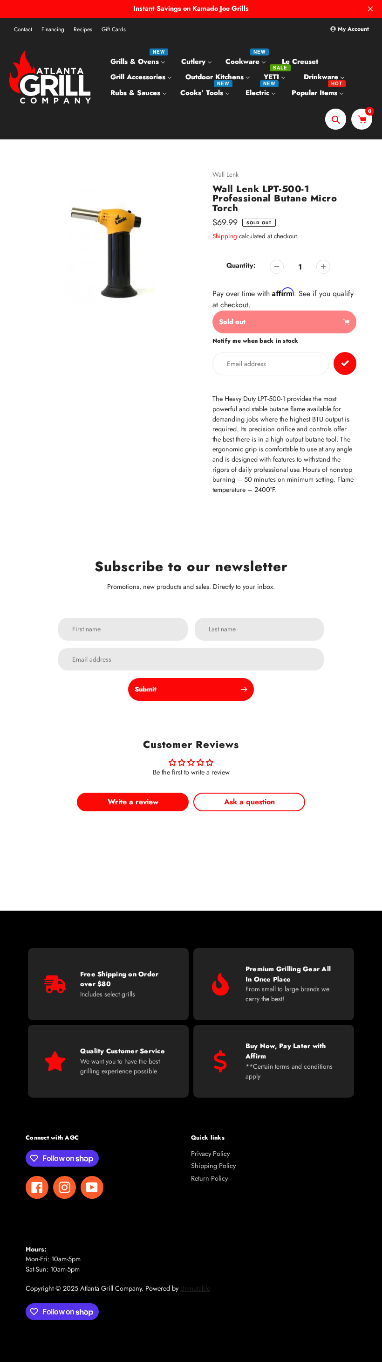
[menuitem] (139, 61)
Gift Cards (114, 29)
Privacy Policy (210, 1153)
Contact (23, 29)
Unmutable (195, 1288)
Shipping (224, 236)
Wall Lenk (225, 174)
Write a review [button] (133, 801)
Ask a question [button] (249, 801)
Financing (52, 29)
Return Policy (209, 1178)
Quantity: (241, 265)
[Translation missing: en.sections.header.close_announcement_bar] (370, 9)
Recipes (83, 29)
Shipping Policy (213, 1165)
